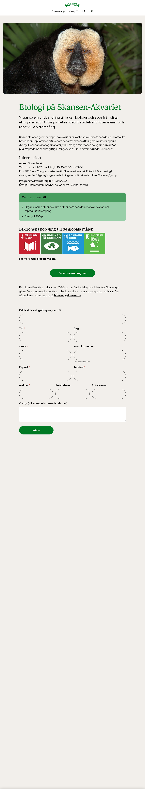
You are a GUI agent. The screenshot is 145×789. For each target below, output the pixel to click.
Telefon (79, 367)
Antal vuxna (99, 385)
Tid (22, 328)
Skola (23, 346)
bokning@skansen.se (67, 295)
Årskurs (24, 385)
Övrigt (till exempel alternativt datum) (43, 403)
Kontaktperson (84, 346)
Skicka (36, 430)
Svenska (57, 11)
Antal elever (64, 385)
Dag (77, 328)
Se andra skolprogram (72, 273)
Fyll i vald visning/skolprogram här (41, 310)
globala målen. (46, 258)
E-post (24, 367)
